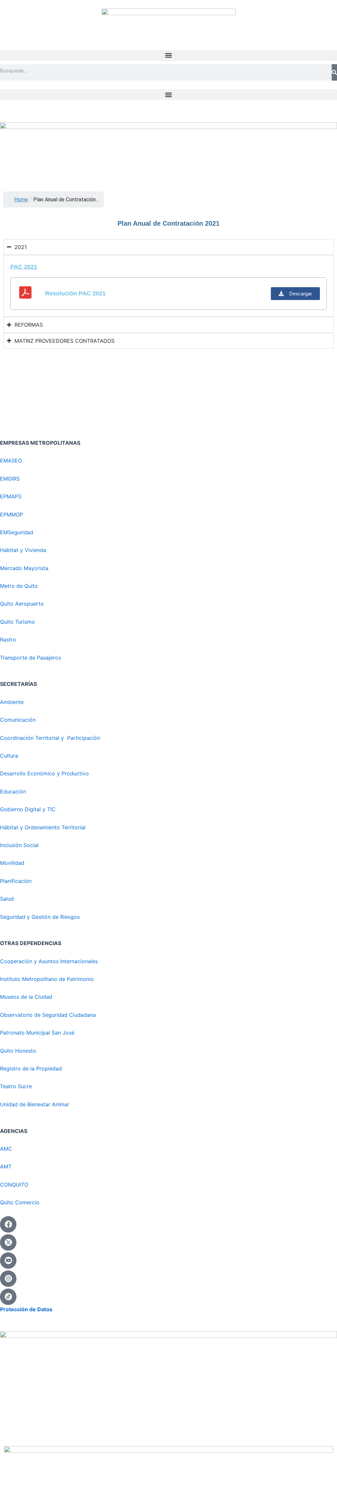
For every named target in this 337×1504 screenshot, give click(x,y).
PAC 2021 (23, 266)
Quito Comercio (19, 1202)
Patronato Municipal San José (37, 1032)
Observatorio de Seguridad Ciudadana (48, 1015)
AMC (6, 1148)
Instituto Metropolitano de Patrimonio (47, 979)
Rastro (8, 639)
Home (21, 199)
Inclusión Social (19, 845)
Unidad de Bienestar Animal (34, 1104)
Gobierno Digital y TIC (28, 809)
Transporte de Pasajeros (30, 657)
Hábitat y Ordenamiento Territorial (43, 827)
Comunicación (18, 719)
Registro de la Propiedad (31, 1068)
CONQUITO (14, 1184)
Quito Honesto (18, 1050)
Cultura (9, 755)
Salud (7, 898)
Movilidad (12, 863)
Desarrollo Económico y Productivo (44, 773)
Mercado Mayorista (24, 568)
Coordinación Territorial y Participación (51, 738)
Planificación (16, 881)
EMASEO (11, 460)
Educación (13, 791)
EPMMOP (11, 514)
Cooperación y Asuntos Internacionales (49, 961)
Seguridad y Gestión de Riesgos (40, 917)
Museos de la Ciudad (26, 996)
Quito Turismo (17, 621)
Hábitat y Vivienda (24, 550)
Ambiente (12, 702)
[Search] (334, 72)
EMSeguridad (17, 532)
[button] (168, 55)
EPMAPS (10, 496)
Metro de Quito (19, 586)
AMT (6, 1166)
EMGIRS (10, 478)
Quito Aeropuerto (22, 603)
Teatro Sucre (16, 1086)
